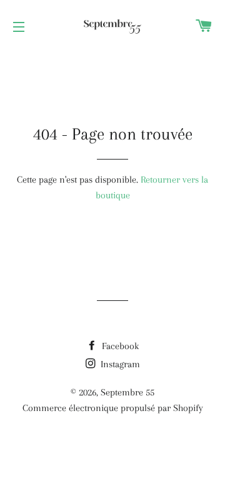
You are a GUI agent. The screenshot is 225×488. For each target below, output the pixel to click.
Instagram (119, 364)
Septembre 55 (127, 392)
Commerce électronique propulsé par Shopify (112, 408)
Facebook (119, 346)
